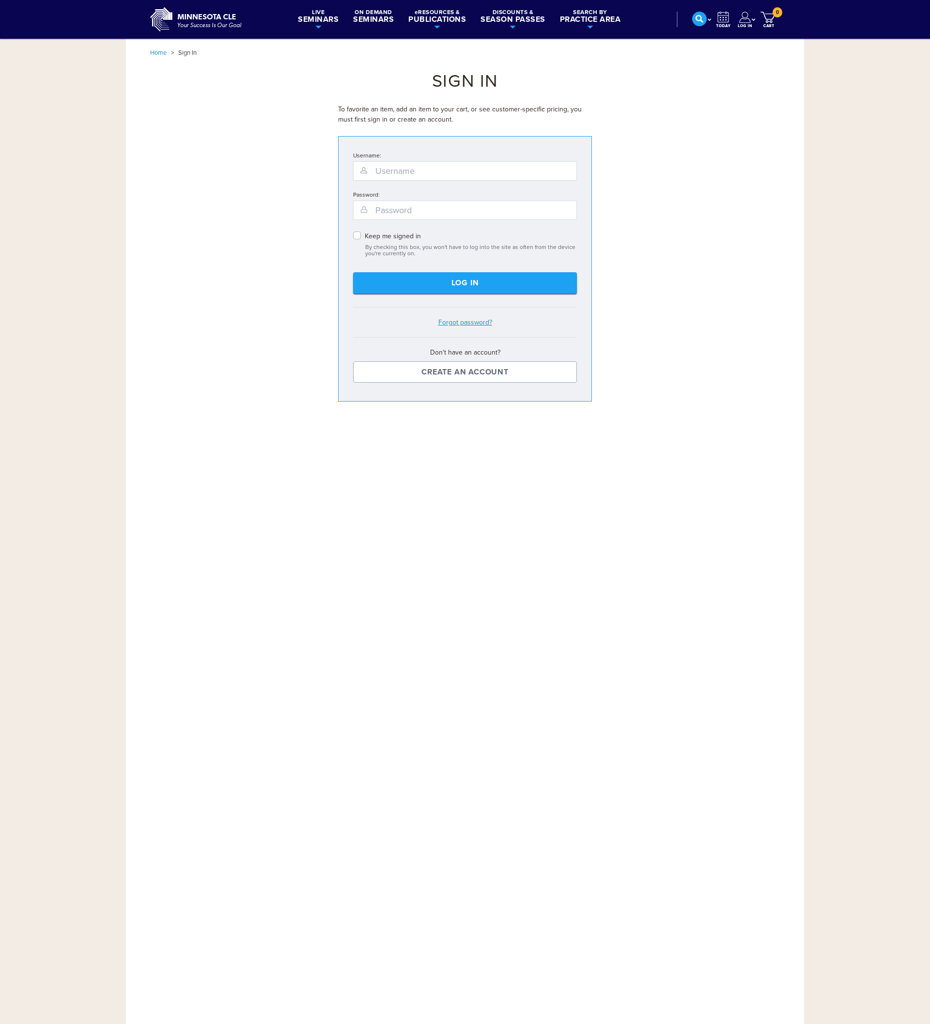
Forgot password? (465, 322)
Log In (465, 283)
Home (158, 53)
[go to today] (723, 19)
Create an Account (465, 372)
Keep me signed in (393, 236)
